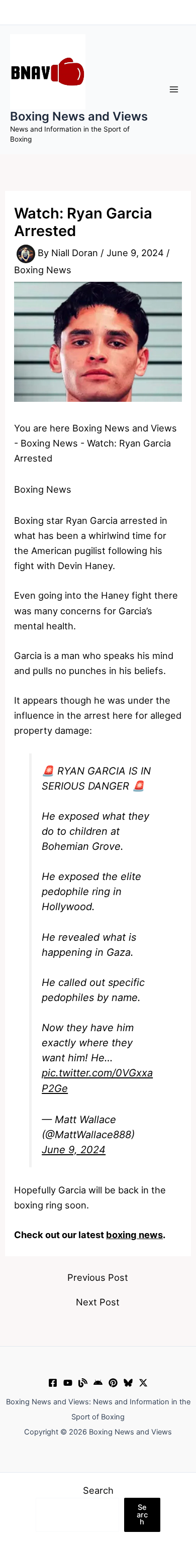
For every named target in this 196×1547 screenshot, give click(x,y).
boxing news (134, 1234)
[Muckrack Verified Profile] (82, 1382)
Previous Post (97, 1277)
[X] (143, 1382)
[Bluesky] (128, 1382)
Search (98, 1490)
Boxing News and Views (79, 116)
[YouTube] (67, 1382)
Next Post (98, 1301)
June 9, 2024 (74, 1150)
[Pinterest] (113, 1382)
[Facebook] (52, 1382)
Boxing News (42, 269)
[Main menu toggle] (174, 89)
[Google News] (98, 1382)
